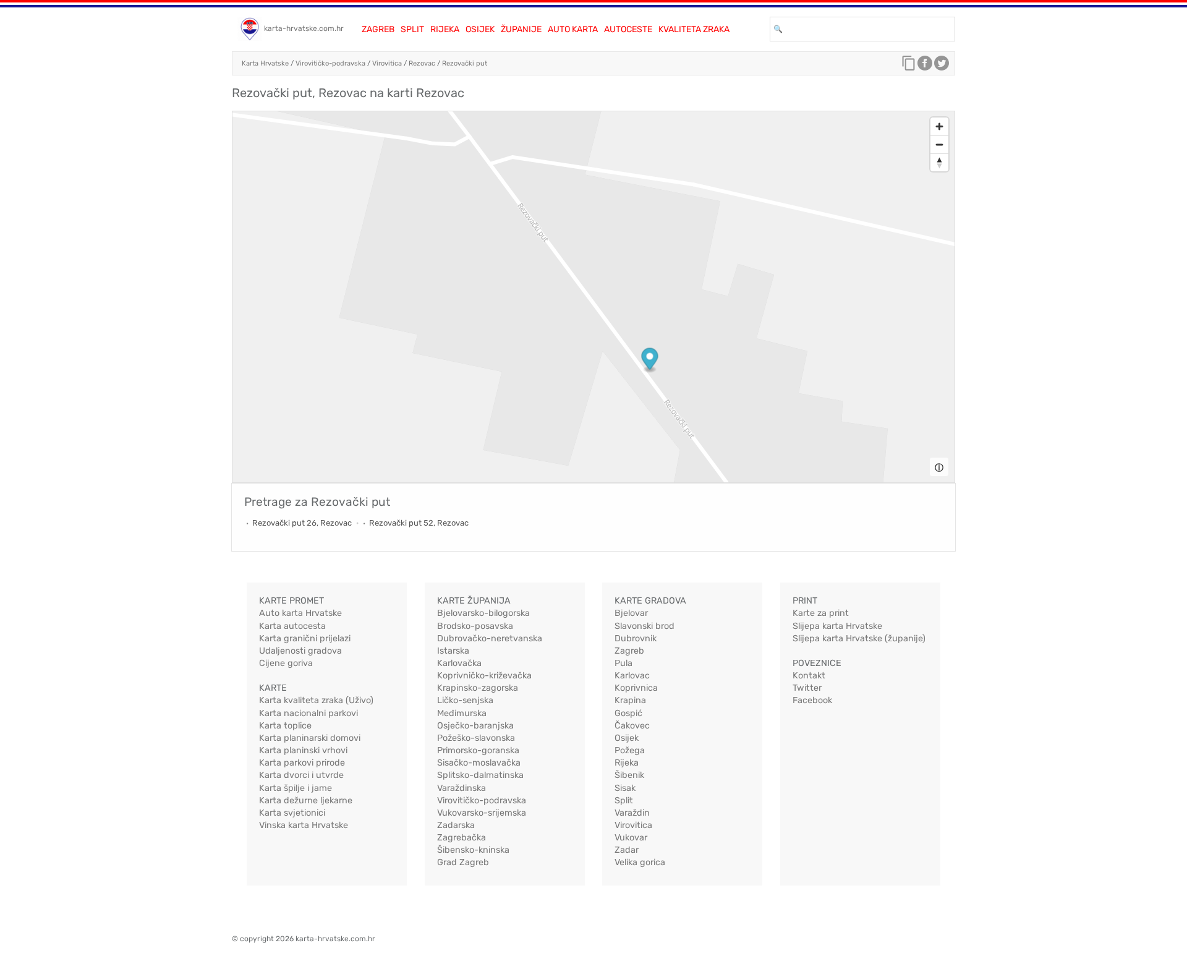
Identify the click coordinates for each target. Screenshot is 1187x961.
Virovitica (387, 63)
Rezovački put (464, 63)
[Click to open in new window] (924, 66)
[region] (593, 296)
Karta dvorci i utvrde (301, 775)
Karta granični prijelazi (305, 638)
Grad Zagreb (463, 862)
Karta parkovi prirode (302, 763)
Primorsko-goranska (478, 750)
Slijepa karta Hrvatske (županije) (859, 638)
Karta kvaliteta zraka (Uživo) (316, 700)
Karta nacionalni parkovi (308, 713)
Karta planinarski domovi (309, 738)
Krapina (630, 700)
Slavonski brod (644, 626)
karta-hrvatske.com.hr (304, 28)
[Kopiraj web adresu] (909, 66)
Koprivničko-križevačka (484, 675)
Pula (623, 663)
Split (412, 29)
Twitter (807, 688)
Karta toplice (285, 725)
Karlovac (632, 675)
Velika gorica (640, 862)
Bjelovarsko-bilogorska (483, 613)
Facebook (812, 700)
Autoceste (628, 29)
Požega (630, 750)
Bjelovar (631, 613)
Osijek (480, 29)
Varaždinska (461, 788)
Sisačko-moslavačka (479, 763)
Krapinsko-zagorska (477, 688)
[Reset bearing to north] (939, 162)
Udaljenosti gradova (300, 651)
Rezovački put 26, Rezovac (302, 522)
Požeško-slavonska (476, 738)
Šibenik (629, 775)
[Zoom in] (939, 126)
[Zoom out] (939, 144)
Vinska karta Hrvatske (303, 825)
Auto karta (573, 29)
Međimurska (462, 713)
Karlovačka (459, 663)
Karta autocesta (292, 626)
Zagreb (378, 29)
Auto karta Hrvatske (300, 613)
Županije (521, 29)
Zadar (627, 850)
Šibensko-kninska (473, 850)
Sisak (625, 788)
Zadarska (456, 825)
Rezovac (422, 63)
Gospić (628, 713)
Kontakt (809, 675)
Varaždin (632, 813)
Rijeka (444, 29)
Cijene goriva (286, 663)
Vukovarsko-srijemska (481, 813)
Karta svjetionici (292, 813)
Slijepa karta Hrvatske (837, 626)
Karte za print (821, 613)
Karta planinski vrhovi (303, 750)
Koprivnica (636, 688)
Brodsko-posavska (475, 626)
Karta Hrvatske (265, 63)
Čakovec (632, 725)
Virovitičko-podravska (330, 63)
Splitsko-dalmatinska (480, 775)
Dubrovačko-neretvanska (489, 638)
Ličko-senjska (465, 700)
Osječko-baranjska (475, 725)
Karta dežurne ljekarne (305, 800)
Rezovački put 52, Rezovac (419, 522)
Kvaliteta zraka (694, 29)
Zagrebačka (461, 837)
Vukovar (631, 837)
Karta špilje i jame (295, 788)
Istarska (453, 651)
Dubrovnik (636, 638)
